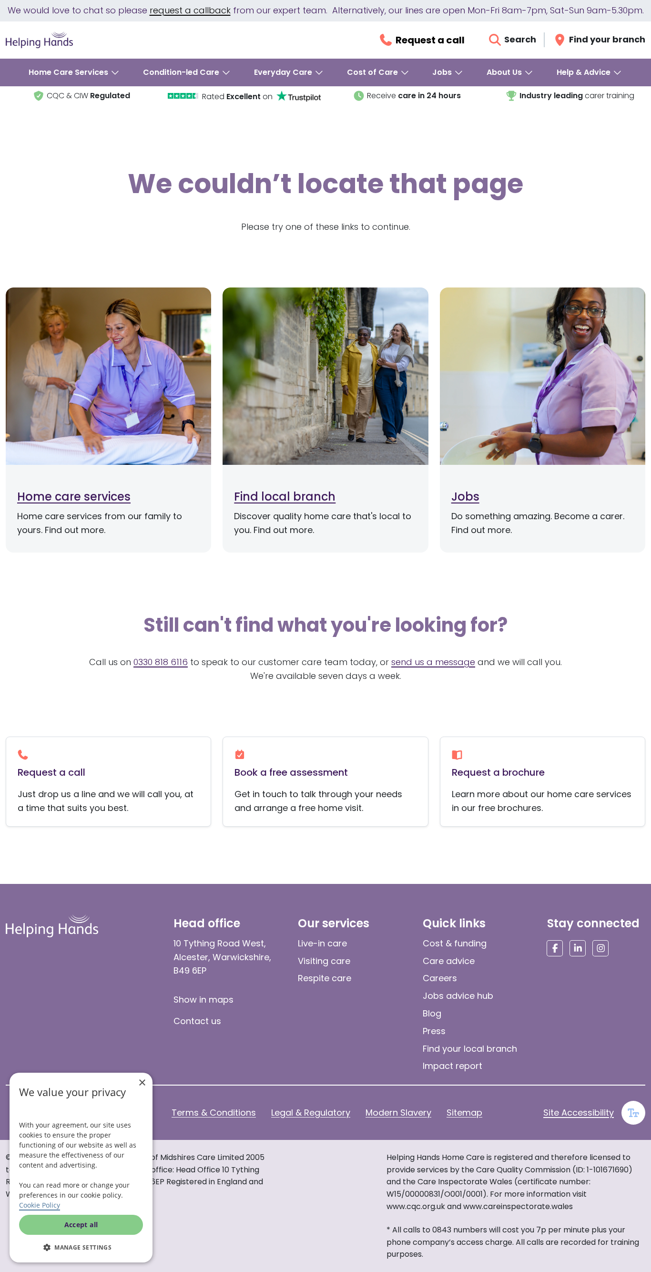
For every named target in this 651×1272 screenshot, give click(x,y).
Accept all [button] (81, 1224)
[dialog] (81, 1167)
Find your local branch (470, 1049)
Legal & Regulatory (310, 1112)
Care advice (449, 961)
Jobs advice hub (458, 996)
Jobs (465, 496)
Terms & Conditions (214, 1112)
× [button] (141, 1083)
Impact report (452, 1066)
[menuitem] (74, 72)
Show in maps (203, 999)
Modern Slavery (398, 1112)
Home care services (74, 496)
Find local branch (285, 496)
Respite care (324, 978)
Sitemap (464, 1112)
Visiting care (324, 961)
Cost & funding (455, 943)
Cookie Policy (39, 1205)
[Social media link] (554, 948)
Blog (432, 1013)
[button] (81, 1247)
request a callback (190, 10)
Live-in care (322, 943)
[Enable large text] (633, 1113)
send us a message (433, 662)
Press (434, 1031)
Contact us (197, 1021)
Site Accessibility (578, 1112)
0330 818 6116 (160, 662)
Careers (440, 978)
